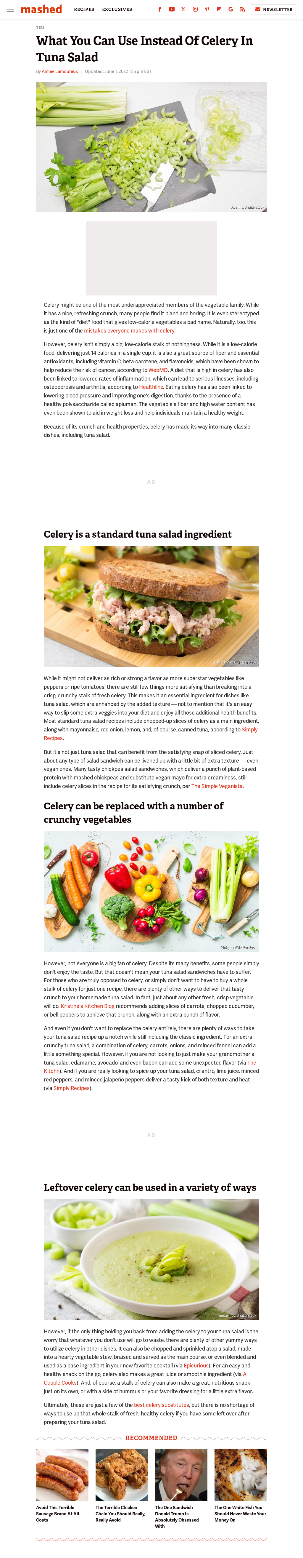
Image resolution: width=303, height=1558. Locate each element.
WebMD (158, 370)
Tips (40, 27)
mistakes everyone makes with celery (129, 330)
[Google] (230, 10)
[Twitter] (183, 10)
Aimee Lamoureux (60, 71)
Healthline (151, 386)
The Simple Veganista (217, 786)
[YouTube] (171, 10)
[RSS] (242, 10)
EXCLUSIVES (117, 9)
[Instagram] (195, 10)
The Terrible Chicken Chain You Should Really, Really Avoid (121, 1514)
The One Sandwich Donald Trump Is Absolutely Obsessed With (177, 1517)
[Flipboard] (219, 10)
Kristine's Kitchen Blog (88, 1006)
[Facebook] (159, 10)
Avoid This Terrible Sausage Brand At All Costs (57, 1514)
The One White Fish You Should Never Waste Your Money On (240, 1514)
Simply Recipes (72, 1088)
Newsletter (278, 9)
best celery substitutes (161, 1405)
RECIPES (84, 9)
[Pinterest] (207, 10)
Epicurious (196, 1365)
